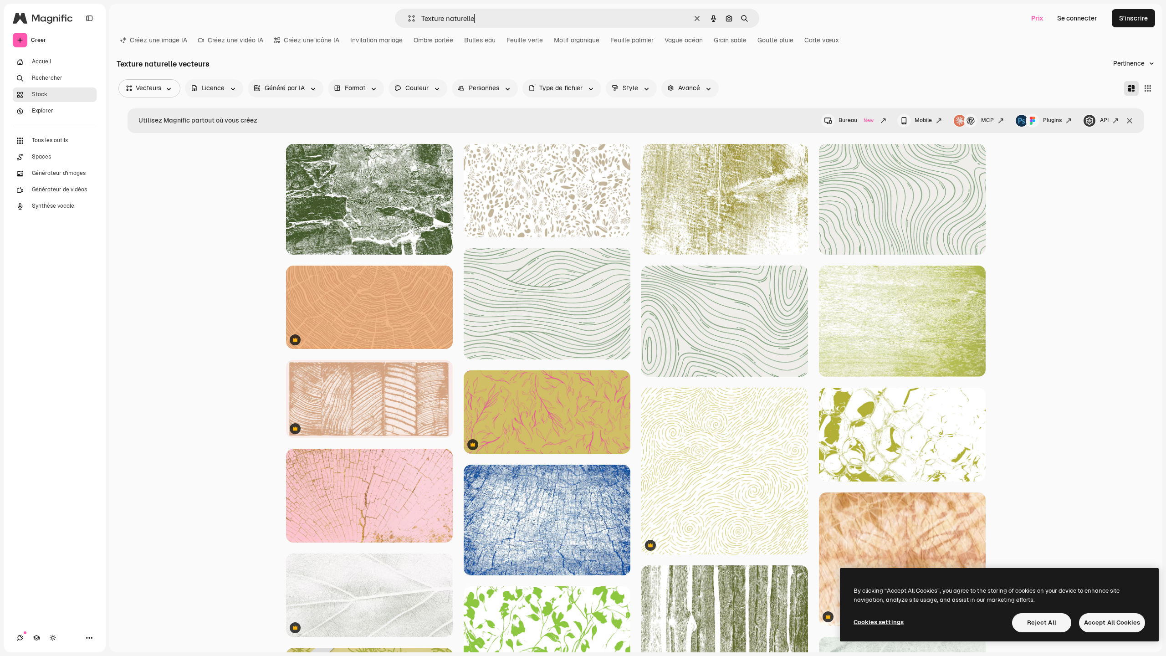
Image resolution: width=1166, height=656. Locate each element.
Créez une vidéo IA (235, 40)
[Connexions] (20, 637)
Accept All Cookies (1112, 622)
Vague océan (684, 40)
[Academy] (36, 637)
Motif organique (576, 40)
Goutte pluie (775, 40)
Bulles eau (480, 40)
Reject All (1041, 622)
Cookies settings (879, 622)
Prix (1037, 18)
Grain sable (730, 40)
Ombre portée (433, 40)
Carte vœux (821, 40)
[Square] (1147, 88)
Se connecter (1077, 18)
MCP (987, 120)
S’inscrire (1133, 18)
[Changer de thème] (53, 637)
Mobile (923, 120)
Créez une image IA (158, 40)
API (1104, 120)
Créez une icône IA (311, 40)
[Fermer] (1129, 120)
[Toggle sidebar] (89, 18)
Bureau (856, 120)
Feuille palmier (632, 40)
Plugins (1052, 120)
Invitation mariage (376, 40)
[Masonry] (1131, 88)
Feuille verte (524, 40)
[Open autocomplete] (407, 18)
